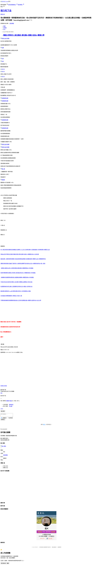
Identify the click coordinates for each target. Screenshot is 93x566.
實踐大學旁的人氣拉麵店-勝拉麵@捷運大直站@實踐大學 (23, 35)
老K (1, 393)
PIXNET (36, 547)
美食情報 (12, 23)
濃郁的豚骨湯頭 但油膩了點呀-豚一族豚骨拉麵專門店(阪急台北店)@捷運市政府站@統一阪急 (23, 263)
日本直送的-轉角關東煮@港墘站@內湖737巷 (11, 295)
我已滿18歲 (3, 563)
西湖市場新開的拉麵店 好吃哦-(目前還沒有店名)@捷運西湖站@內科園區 (18, 272)
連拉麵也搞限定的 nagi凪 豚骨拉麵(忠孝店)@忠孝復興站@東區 (16, 291)
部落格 (5, 27)
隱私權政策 (54, 547)
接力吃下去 (6, 10)
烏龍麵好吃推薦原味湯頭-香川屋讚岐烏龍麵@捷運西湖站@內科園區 (17, 277)
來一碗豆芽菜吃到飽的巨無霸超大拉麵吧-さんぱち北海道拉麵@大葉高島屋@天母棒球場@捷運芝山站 (25, 249)
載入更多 (3, 411)
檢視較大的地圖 (4, 385)
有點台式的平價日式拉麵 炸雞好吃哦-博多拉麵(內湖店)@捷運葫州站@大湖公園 (20, 254)
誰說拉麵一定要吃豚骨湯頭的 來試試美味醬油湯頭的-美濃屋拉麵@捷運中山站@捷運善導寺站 (23, 258)
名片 (4, 29)
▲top (2, 408)
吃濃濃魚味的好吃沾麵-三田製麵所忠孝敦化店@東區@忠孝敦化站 (16, 286)
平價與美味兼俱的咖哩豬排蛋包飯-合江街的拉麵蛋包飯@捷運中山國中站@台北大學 (21, 300)
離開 (8, 563)
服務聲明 (59, 547)
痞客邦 (8, 400)
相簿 (4, 26)
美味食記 (11, 404)
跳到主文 (3, 14)
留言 (11, 400)
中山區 (10, 406)
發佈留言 (3, 419)
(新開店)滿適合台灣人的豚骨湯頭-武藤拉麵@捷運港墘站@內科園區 (17, 268)
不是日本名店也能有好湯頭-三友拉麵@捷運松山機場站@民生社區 (16, 282)
